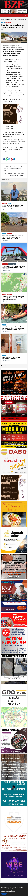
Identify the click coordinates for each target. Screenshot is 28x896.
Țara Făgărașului (12, 264)
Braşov (4, 294)
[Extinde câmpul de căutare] (25, 15)
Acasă (2, 19)
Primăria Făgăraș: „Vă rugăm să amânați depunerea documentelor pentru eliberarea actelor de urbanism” (12, 237)
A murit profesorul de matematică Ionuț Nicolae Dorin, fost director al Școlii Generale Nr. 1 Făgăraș (12, 207)
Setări (10, 893)
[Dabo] (14, 473)
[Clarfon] (14, 12)
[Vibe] (14, 877)
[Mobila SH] (14, 447)
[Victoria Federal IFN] (14, 653)
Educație (4, 203)
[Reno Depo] (14, 805)
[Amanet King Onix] (14, 421)
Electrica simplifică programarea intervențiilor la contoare (11, 358)
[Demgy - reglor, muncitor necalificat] (14, 611)
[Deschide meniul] (2, 15)
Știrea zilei (8, 22)
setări (13, 891)
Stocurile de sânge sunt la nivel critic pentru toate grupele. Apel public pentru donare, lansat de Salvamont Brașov (13, 328)
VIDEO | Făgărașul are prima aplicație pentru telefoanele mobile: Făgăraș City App (14, 168)
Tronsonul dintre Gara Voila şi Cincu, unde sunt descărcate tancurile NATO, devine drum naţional (13, 267)
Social (6, 19)
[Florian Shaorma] (14, 526)
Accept (4, 893)
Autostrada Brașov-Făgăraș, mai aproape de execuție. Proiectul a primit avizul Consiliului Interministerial (13, 298)
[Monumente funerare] (14, 679)
